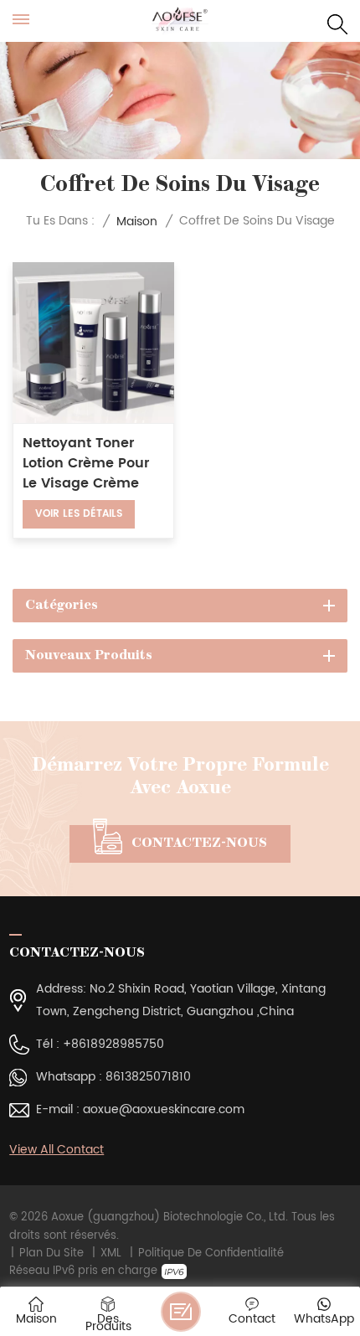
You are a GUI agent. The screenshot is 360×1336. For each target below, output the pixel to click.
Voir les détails (78, 514)
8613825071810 (148, 1077)
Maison (136, 221)
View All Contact (56, 1149)
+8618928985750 (113, 1044)
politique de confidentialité (211, 1254)
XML (110, 1254)
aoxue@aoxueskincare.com (163, 1110)
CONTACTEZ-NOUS (199, 843)
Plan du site (51, 1254)
